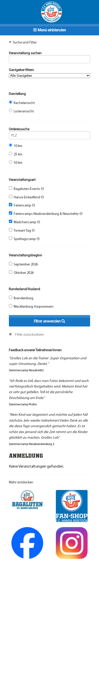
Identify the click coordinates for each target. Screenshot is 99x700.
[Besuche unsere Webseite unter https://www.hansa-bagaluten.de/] (27, 499)
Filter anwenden (47, 320)
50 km (18, 162)
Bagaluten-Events (27, 188)
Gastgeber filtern (21, 69)
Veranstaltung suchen (25, 53)
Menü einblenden (51, 29)
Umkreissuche (19, 129)
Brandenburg (23, 298)
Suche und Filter (25, 42)
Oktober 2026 (24, 272)
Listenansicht (24, 111)
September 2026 (26, 264)
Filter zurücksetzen (29, 334)
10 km (18, 145)
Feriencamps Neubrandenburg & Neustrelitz (46, 213)
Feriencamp (23, 205)
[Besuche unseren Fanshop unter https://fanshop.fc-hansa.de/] (72, 505)
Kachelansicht (24, 102)
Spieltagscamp (25, 238)
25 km (18, 154)
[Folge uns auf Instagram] (72, 542)
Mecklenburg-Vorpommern (34, 306)
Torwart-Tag (23, 230)
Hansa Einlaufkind (27, 197)
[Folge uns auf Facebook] (27, 542)
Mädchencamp (25, 222)
